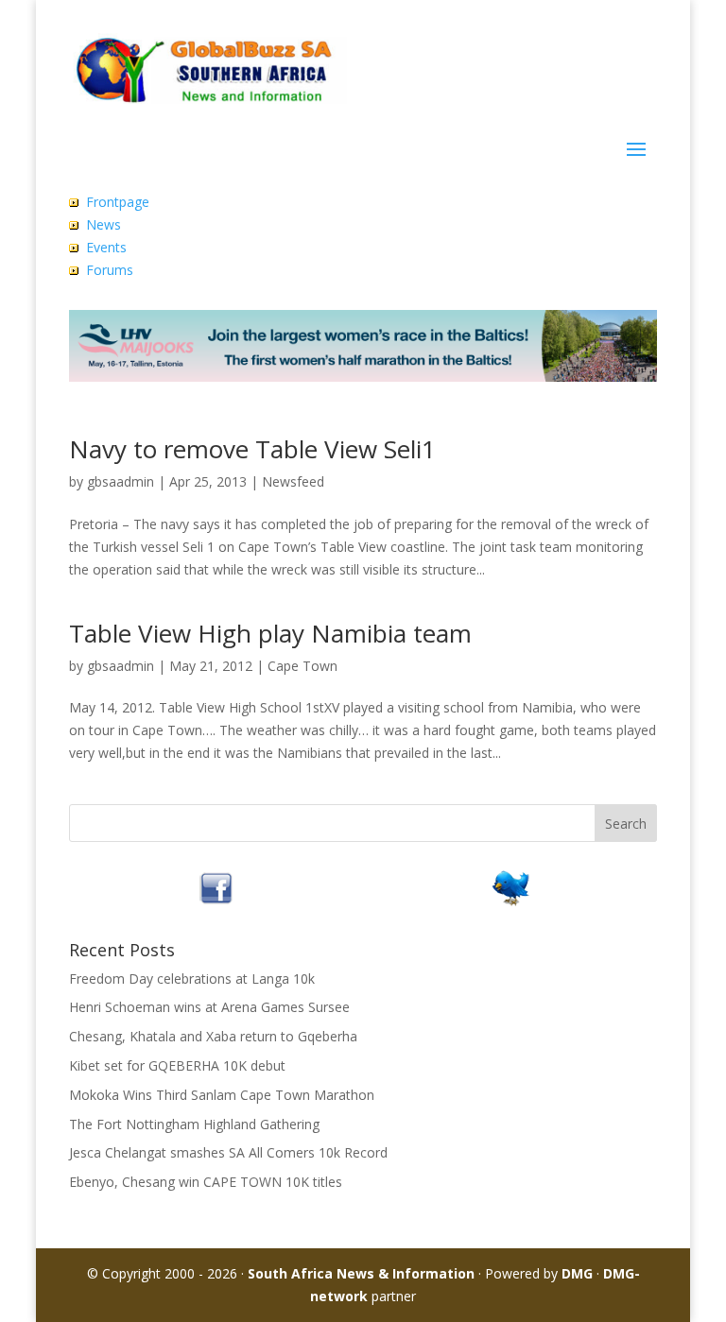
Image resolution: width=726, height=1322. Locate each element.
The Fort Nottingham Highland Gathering (194, 1124)
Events (106, 247)
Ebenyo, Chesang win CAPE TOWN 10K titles (205, 1182)
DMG (577, 1273)
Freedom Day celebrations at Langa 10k (192, 978)
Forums (109, 270)
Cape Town (302, 666)
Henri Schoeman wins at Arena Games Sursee (209, 1007)
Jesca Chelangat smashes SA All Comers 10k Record (228, 1152)
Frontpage (117, 202)
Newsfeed (293, 481)
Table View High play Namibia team (270, 633)
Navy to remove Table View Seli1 (252, 449)
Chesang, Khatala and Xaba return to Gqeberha (213, 1036)
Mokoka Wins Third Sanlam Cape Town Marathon (221, 1095)
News (103, 224)
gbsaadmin (120, 481)
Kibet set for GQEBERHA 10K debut (177, 1065)
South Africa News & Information (361, 1273)
